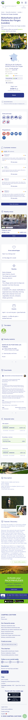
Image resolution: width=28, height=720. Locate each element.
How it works (4, 679)
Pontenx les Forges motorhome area (10, 635)
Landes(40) (14, 69)
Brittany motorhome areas (8, 637)
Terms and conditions (7, 709)
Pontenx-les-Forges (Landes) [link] (9, 14)
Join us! (3, 617)
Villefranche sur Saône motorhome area (11, 629)
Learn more (14, 589)
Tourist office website (20, 562)
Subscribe (4, 672)
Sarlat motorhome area (7, 633)
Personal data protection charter (9, 655)
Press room (4, 619)
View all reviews (14, 204)
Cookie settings (5, 711)
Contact (3, 683)
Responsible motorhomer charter (10, 651)
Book (14, 95)
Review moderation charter (8, 653)
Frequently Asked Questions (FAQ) (10, 681)
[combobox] (14, 7)
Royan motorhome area (7, 631)
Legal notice (4, 707)
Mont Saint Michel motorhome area (10, 627)
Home (2, 12)
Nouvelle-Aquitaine (11, 12)
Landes (20, 12)
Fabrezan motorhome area (8, 625)
